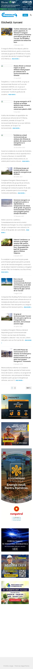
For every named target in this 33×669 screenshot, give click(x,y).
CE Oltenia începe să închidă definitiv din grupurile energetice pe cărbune (22, 171)
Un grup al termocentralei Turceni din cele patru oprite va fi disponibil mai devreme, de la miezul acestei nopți (22, 319)
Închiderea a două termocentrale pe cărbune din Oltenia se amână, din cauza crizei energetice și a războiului (22, 140)
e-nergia (10, 666)
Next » (29, 388)
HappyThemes (25, 666)
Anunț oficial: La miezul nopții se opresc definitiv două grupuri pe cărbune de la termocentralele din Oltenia (22, 70)
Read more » (15, 59)
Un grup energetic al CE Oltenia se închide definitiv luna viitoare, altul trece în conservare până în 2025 (22, 105)
